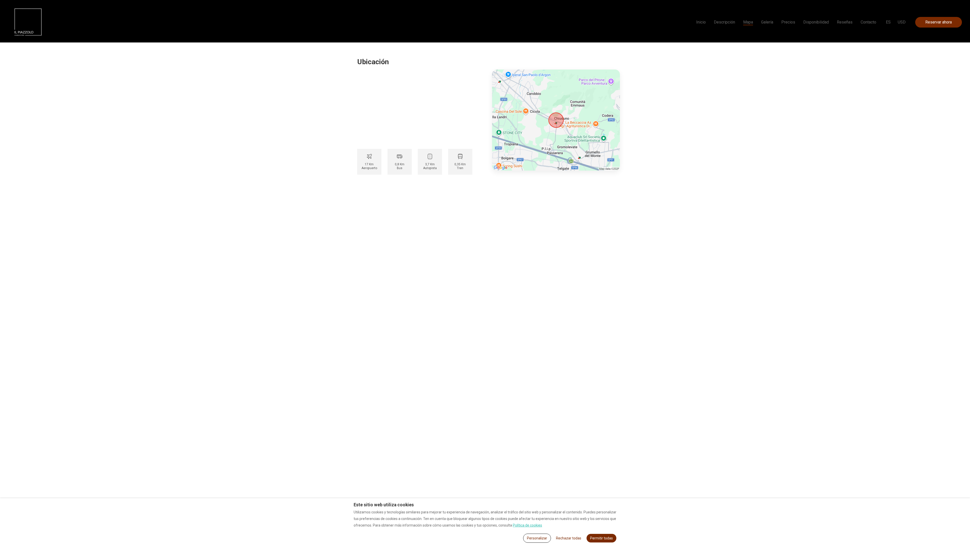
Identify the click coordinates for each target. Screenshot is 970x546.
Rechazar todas (568, 538)
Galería (767, 22)
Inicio (701, 22)
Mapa (748, 22)
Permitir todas (601, 538)
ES (888, 22)
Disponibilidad (816, 22)
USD (902, 22)
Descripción (724, 22)
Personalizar (537, 538)
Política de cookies (527, 525)
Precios (788, 22)
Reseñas (845, 22)
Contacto (868, 22)
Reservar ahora (938, 22)
